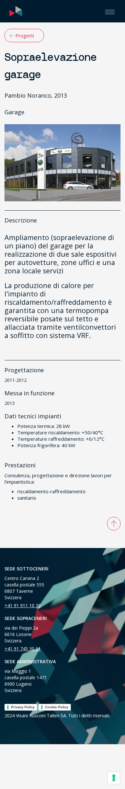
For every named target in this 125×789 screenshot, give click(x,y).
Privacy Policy (23, 707)
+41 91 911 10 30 (22, 605)
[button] (110, 11)
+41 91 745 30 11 (22, 649)
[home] (14, 11)
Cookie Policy (56, 707)
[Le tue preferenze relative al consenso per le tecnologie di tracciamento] (114, 778)
